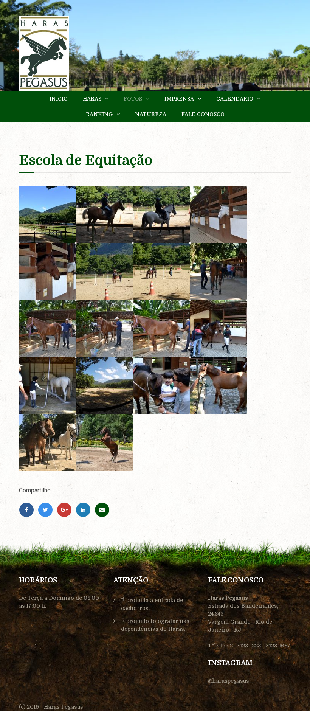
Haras (92, 99)
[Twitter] (45, 510)
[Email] (102, 510)
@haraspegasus (228, 681)
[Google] (64, 510)
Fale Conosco (203, 114)
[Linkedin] (83, 510)
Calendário (234, 99)
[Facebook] (26, 510)
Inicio (59, 99)
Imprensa (179, 99)
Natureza (150, 114)
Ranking (99, 114)
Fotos (133, 99)
